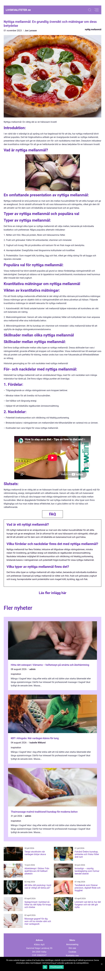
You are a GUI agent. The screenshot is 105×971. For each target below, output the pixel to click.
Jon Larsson (31, 30)
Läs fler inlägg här (52, 593)
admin (32, 669)
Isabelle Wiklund (37, 742)
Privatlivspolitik (56, 967)
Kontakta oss (72, 955)
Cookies (72, 952)
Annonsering (72, 944)
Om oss (72, 948)
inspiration (16, 674)
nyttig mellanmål (93, 29)
